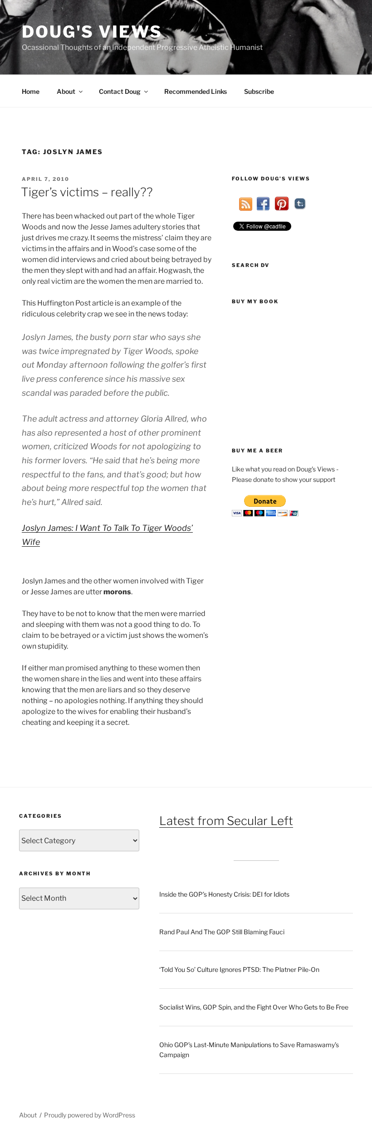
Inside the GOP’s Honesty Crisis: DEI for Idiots (224, 894)
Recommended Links (195, 91)
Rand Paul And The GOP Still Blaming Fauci (221, 932)
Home (30, 91)
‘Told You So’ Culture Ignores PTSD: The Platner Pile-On (239, 969)
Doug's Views (92, 32)
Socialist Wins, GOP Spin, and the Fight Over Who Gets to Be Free (253, 1007)
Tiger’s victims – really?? (87, 192)
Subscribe (259, 91)
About (66, 91)
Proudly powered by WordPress (89, 1115)
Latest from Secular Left (226, 821)
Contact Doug (120, 91)
